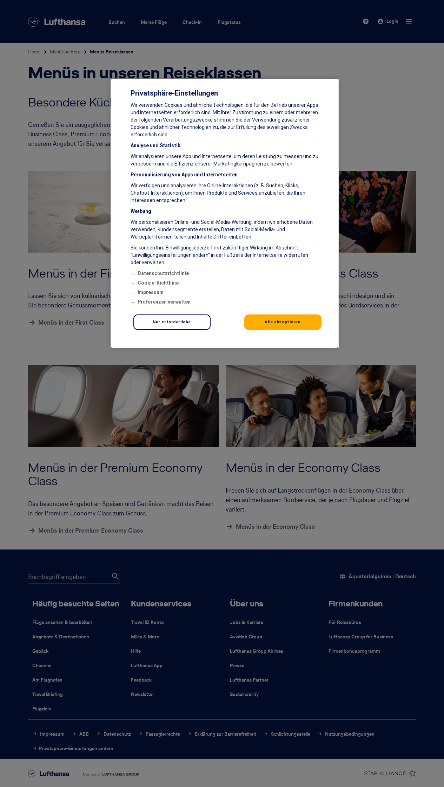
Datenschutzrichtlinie (163, 273)
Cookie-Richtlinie (158, 283)
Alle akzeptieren (282, 321)
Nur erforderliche (172, 321)
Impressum (151, 292)
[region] (225, 213)
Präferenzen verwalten (164, 302)
